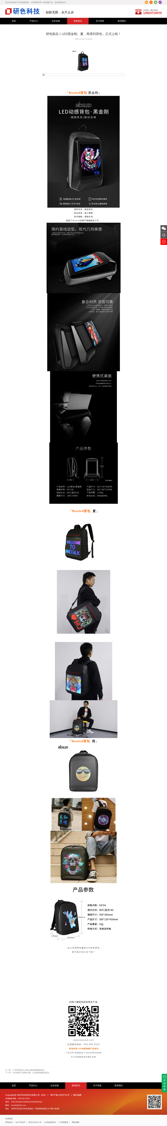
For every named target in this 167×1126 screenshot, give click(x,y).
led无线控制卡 (50, 1122)
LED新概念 (63, 1122)
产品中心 (34, 21)
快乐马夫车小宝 (35, 1122)
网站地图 (77, 1095)
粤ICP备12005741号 (59, 1095)
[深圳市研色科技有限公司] (22, 11)
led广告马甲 (20, 1122)
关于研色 (100, 21)
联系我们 (122, 21)
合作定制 (56, 21)
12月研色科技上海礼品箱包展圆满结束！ (25, 1070)
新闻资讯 (78, 21)
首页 (14, 21)
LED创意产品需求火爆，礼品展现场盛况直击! (27, 1073)
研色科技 (9, 1122)
